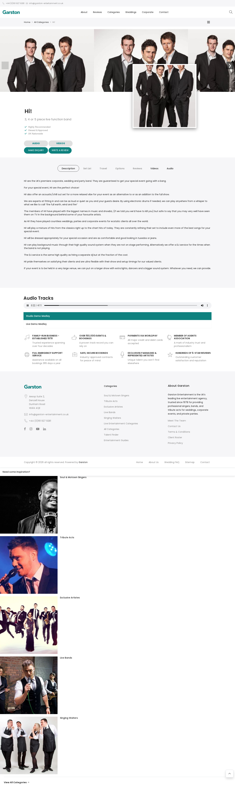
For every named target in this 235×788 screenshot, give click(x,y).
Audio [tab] (170, 168)
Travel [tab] (103, 168)
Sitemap (190, 462)
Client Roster (175, 437)
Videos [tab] (154, 168)
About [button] (84, 12)
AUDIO (36, 143)
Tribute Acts (111, 401)
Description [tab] (68, 168)
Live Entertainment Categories (121, 423)
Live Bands (109, 412)
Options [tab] (120, 168)
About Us (154, 462)
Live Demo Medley (36, 324)
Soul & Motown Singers (116, 395)
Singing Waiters (112, 418)
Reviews (97, 12)
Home (27, 22)
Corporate (147, 12)
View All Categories (15, 782)
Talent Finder (111, 434)
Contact (163, 12)
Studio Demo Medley (38, 316)
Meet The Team (177, 420)
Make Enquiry (36, 150)
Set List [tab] (87, 168)
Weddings (130, 12)
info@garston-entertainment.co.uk (49, 414)
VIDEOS (60, 143)
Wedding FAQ (171, 462)
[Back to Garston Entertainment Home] (11, 12)
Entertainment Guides (116, 440)
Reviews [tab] (137, 168)
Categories (113, 12)
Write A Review (60, 150)
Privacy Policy (175, 443)
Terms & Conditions (179, 431)
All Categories (41, 22)
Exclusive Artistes (113, 406)
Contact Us (174, 426)
